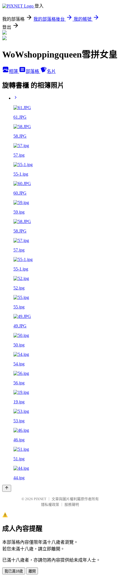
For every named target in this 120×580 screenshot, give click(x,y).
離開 (32, 571)
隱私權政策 (50, 504)
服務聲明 (71, 504)
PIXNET (40, 499)
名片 (51, 71)
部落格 (33, 71)
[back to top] (6, 488)
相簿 (14, 71)
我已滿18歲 (13, 571)
